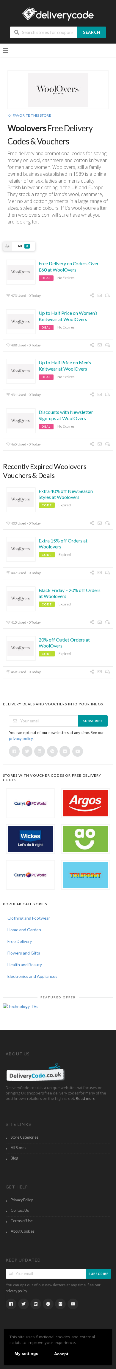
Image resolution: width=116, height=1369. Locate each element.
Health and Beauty (24, 964)
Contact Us (20, 1210)
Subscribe (93, 721)
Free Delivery (19, 941)
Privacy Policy (22, 1200)
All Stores (18, 1148)
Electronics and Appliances (32, 976)
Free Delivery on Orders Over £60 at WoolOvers (69, 266)
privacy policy (21, 738)
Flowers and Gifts (23, 952)
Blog (14, 1158)
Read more (85, 1098)
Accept (61, 1353)
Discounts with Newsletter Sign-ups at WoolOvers (66, 415)
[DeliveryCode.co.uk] (58, 13)
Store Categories (24, 1137)
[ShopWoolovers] (58, 89)
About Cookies (23, 1231)
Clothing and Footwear (28, 918)
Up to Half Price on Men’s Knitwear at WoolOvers (65, 365)
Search (91, 32)
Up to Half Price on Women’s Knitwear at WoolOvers (68, 316)
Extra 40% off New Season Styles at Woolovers (66, 494)
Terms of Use (22, 1221)
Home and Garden (24, 929)
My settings (26, 1353)
